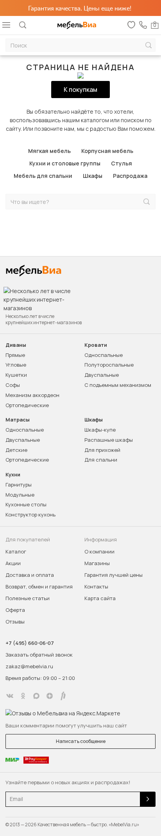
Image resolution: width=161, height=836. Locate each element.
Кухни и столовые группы (64, 163)
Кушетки (16, 374)
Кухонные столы (26, 504)
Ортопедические (27, 405)
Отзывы (15, 621)
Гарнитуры (18, 484)
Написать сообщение (81, 741)
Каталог (15, 551)
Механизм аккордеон (32, 395)
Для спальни (100, 459)
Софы (12, 384)
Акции (13, 563)
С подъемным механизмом (117, 384)
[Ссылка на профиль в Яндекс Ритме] (63, 696)
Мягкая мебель (49, 151)
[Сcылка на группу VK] (9, 696)
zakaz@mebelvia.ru (29, 666)
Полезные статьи (27, 598)
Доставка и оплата (29, 574)
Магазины (97, 563)
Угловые (15, 364)
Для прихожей (102, 449)
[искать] (148, 45)
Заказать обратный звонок (39, 654)
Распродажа (130, 175)
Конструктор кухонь (30, 514)
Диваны (15, 345)
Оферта (15, 609)
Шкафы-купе (100, 429)
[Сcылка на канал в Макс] (36, 696)
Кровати (95, 345)
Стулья (121, 163)
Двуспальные (101, 374)
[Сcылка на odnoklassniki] (23, 696)
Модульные (19, 494)
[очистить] (130, 202)
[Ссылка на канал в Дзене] (49, 696)
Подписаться (148, 799)
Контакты (96, 586)
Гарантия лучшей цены (113, 574)
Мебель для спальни (43, 175)
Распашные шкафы (108, 439)
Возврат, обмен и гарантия (39, 586)
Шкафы (92, 175)
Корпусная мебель (107, 151)
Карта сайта (100, 598)
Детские (16, 449)
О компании (99, 551)
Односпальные (103, 354)
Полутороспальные (109, 364)
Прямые (15, 354)
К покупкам (80, 89)
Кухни (12, 474)
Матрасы (17, 419)
